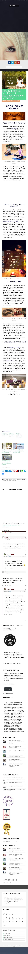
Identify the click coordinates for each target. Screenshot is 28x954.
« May (4, 925)
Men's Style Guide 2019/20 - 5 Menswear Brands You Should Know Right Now (16, 742)
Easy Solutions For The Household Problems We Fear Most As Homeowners (16, 765)
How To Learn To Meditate (11, 480)
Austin (9, 556)
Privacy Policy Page (8, 937)
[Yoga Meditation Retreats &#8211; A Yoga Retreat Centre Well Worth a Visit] (7, 446)
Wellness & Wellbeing (12, 479)
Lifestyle (6, 479)
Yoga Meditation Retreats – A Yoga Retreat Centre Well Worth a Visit (7, 451)
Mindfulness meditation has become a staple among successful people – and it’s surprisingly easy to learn (19, 435)
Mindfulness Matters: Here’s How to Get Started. (11, 435)
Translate (12, 629)
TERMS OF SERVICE (8, 939)
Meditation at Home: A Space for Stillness (5, 434)
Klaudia (17, 100)
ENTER (8, 689)
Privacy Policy (7, 935)
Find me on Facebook (12, 663)
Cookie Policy (7, 933)
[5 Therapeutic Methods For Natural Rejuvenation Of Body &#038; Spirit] (18, 446)
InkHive (12, 945)
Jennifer (7, 571)
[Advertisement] (14, 17)
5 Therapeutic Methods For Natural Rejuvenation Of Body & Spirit (18, 451)
